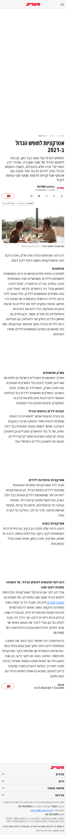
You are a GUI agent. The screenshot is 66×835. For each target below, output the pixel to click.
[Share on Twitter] (46, 196)
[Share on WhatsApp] (39, 196)
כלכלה (52, 135)
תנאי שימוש (58, 830)
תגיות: (61, 685)
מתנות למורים (55, 602)
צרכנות (41, 135)
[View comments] (8, 196)
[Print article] (31, 196)
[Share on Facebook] (54, 196)
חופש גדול (58, 687)
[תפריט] (63, 5)
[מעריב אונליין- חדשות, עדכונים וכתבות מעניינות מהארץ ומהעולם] (33, 4)
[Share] (61, 196)
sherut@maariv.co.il (41, 810)
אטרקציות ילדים (43, 687)
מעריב (61, 135)
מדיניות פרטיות (43, 830)
